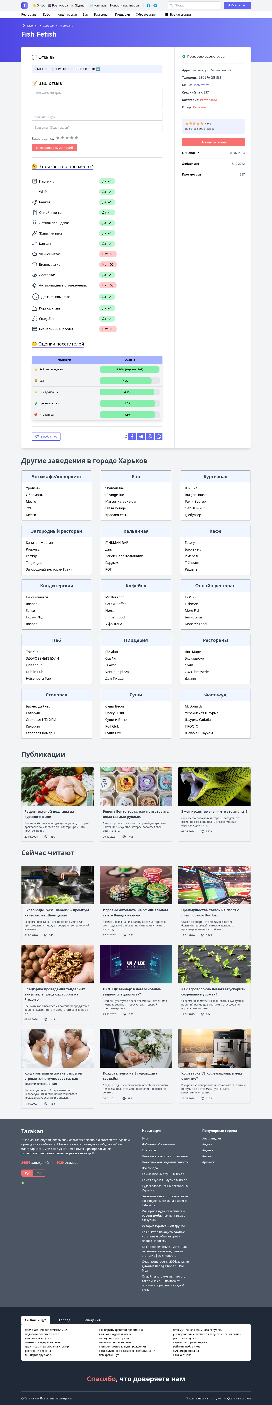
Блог (145, 1138)
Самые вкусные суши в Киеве (163, 1174)
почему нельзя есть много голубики (198, 1330)
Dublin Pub (34, 671)
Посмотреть (202, 85)
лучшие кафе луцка (38, 1338)
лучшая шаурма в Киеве (115, 1334)
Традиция (34, 562)
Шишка (191, 488)
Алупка (207, 1144)
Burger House (195, 494)
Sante (30, 610)
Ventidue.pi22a (117, 671)
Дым (109, 549)
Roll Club (112, 726)
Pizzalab (111, 651)
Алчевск (208, 1156)
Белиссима (194, 617)
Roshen (32, 604)
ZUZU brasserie (197, 671)
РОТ (108, 569)
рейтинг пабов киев (186, 1346)
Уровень (33, 488)
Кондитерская (66, 14)
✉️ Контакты (98, 5)
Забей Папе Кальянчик (124, 556)
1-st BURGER (195, 508)
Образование (146, 14)
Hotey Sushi (114, 713)
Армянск (208, 1162)
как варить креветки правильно (121, 1330)
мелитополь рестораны (115, 1342)
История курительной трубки (163, 1226)
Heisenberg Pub (38, 678)
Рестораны (29, 14)
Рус (27, 1173)
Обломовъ (34, 494)
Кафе (47, 14)
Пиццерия (122, 14)
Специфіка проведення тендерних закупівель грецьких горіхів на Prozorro (54, 994)
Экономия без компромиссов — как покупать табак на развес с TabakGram (165, 1200)
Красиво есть (116, 514)
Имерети (192, 556)
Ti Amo (110, 665)
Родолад (32, 549)
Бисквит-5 (193, 549)
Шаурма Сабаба (198, 719)
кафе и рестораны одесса (190, 1342)
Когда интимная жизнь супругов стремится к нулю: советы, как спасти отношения (53, 1078)
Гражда (32, 556)
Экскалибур (194, 658)
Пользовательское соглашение (165, 1156)
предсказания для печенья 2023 (47, 1330)
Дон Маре (193, 651)
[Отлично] (76, 137)
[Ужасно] (58, 137)
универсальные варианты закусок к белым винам (207, 1334)
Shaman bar (114, 488)
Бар (85, 14)
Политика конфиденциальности (165, 1162)
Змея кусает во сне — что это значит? (214, 811)
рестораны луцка (184, 1338)
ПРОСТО (191, 726)
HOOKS (190, 597)
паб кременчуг (109, 1355)
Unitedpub (34, 665)
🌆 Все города (58, 5)
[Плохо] (62, 137)
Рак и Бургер (195, 501)
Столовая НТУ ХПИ (41, 719)
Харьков (199, 107)
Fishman (191, 604)
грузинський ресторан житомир (47, 1346)
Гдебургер (193, 514)
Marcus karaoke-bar (121, 501)
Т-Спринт (192, 562)
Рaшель (191, 569)
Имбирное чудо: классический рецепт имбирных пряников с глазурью (164, 1215)
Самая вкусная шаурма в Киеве (164, 1180)
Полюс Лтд (34, 617)
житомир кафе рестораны (42, 1342)
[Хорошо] (71, 137)
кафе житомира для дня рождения (122, 1346)
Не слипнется (37, 597)
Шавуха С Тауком (199, 733)
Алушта (207, 1150)
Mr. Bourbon (115, 597)
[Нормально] (67, 137)
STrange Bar (114, 494)
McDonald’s (194, 706)
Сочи (189, 665)
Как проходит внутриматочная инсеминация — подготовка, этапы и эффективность (164, 1251)
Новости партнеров (124, 5)
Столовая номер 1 (40, 733)
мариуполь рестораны (114, 1338)
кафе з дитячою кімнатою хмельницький (127, 1350)
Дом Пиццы (114, 678)
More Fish (192, 610)
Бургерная (101, 14)
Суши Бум (113, 733)
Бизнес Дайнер (38, 706)
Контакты (149, 1150)
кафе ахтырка (182, 1355)
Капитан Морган (39, 542)
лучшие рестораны (186, 1350)
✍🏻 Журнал (78, 5)
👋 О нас (38, 5)
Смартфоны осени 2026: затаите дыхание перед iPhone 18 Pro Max (165, 1266)
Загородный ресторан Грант (49, 569)
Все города (150, 1168)
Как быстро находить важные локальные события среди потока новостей (163, 1236)
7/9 (28, 508)
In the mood (115, 617)
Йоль (109, 610)
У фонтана (113, 624)
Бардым (111, 562)
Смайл (110, 658)
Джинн (190, 678)
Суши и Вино (116, 719)
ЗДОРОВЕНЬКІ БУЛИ (42, 658)
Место (31, 501)
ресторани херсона (38, 1350)
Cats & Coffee (115, 604)
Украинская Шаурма (201, 713)
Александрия (211, 1138)
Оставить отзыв (213, 142)
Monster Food (196, 624)
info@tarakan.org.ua (236, 1398)
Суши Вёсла (115, 706)
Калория (33, 713)
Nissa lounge (115, 508)
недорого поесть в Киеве (42, 1334)
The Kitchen (35, 651)
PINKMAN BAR (116, 542)
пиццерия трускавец (39, 1355)
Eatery (190, 542)
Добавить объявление (158, 1144)
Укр (39, 1173)
